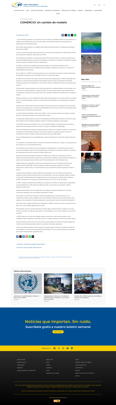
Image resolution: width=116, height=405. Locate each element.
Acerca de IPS (21, 359)
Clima (27, 10)
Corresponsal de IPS (22, 35)
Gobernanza (88, 10)
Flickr (47, 370)
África (77, 359)
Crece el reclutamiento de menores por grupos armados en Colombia (91, 116)
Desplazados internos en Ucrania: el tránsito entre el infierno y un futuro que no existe (56, 297)
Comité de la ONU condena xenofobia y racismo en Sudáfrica (88, 296)
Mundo (30, 247)
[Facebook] (54, 348)
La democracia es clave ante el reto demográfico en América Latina (90, 97)
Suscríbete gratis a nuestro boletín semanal (58, 327)
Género (80, 10)
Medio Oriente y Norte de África (84, 373)
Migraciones (98, 10)
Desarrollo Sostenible (52, 10)
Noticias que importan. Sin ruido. (58, 321)
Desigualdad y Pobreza (68, 10)
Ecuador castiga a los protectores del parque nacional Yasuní (91, 87)
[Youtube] (67, 348)
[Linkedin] (72, 348)
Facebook (49, 367)
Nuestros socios (21, 362)
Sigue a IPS (49, 359)
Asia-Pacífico (79, 367)
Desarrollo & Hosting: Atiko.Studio (58, 397)
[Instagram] (63, 348)
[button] (104, 5)
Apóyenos (20, 367)
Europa (77, 370)
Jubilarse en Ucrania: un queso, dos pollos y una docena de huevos (91, 106)
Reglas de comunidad (52, 373)
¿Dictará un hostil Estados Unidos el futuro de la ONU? (26, 296)
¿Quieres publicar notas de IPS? (26, 370)
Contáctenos (20, 365)
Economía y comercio (22, 247)
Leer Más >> (85, 90)
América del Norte (80, 365)
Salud (58, 13)
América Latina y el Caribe (83, 362)
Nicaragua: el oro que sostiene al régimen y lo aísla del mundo (91, 125)
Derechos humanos (37, 10)
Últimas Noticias (19, 10)
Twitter (48, 365)
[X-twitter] (59, 348)
